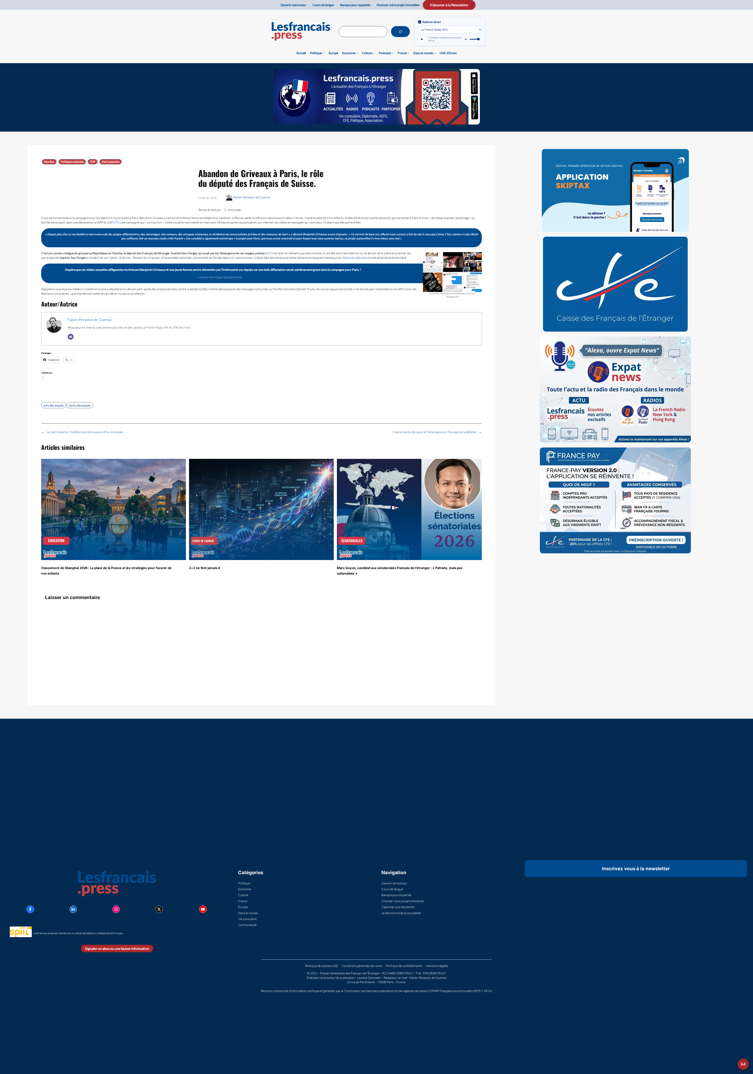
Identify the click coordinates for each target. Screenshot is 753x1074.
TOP (92, 161)
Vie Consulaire (111, 161)
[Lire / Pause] (422, 39)
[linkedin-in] (73, 909)
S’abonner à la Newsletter (449, 5)
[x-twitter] (159, 909)
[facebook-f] (30, 909)
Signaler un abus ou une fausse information (117, 948)
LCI (267, 253)
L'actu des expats (80, 405)
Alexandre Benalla (354, 258)
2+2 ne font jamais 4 (204, 568)
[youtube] (203, 909)
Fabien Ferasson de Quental (251, 197)
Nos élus (49, 161)
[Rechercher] (400, 31)
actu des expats (53, 405)
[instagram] (116, 909)
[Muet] (466, 39)
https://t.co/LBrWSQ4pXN (379, 269)
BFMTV (114, 222)
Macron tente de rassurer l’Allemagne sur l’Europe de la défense (434, 432)
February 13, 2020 (254, 277)
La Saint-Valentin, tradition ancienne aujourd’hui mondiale (85, 432)
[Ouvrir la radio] (743, 1064)
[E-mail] (71, 337)
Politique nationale (72, 161)
